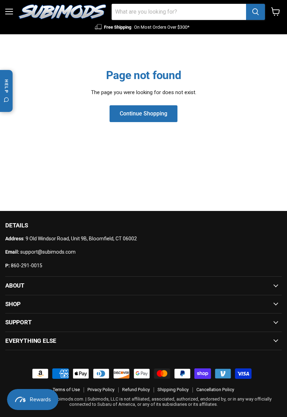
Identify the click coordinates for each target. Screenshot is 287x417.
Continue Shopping (143, 113)
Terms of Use (66, 389)
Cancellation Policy (215, 389)
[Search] (255, 12)
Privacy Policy (101, 389)
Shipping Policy (173, 389)
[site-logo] (62, 11)
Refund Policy (136, 389)
